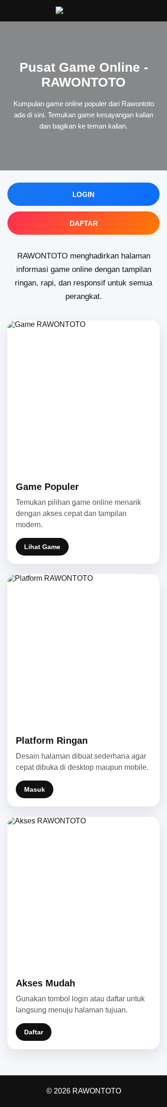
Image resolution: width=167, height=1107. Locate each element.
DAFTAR (84, 223)
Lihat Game (42, 546)
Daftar (33, 1032)
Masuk (34, 789)
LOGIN (83, 194)
